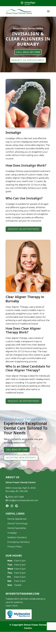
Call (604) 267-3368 (16, 449)
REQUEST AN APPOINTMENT (28, 60)
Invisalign (12, 533)
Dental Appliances (16, 519)
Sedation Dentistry (17, 537)
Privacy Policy (14, 546)
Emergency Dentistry (18, 542)
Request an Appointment (23, 229)
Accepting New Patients (21, 457)
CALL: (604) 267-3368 (28, 52)
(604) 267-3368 (16, 497)
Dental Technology (17, 523)
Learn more (12, 605)
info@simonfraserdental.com (23, 500)
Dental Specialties (16, 528)
